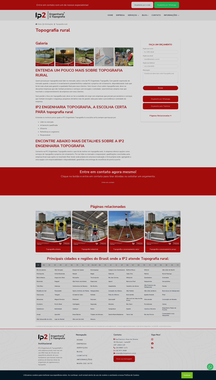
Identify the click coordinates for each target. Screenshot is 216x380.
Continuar (187, 375)
